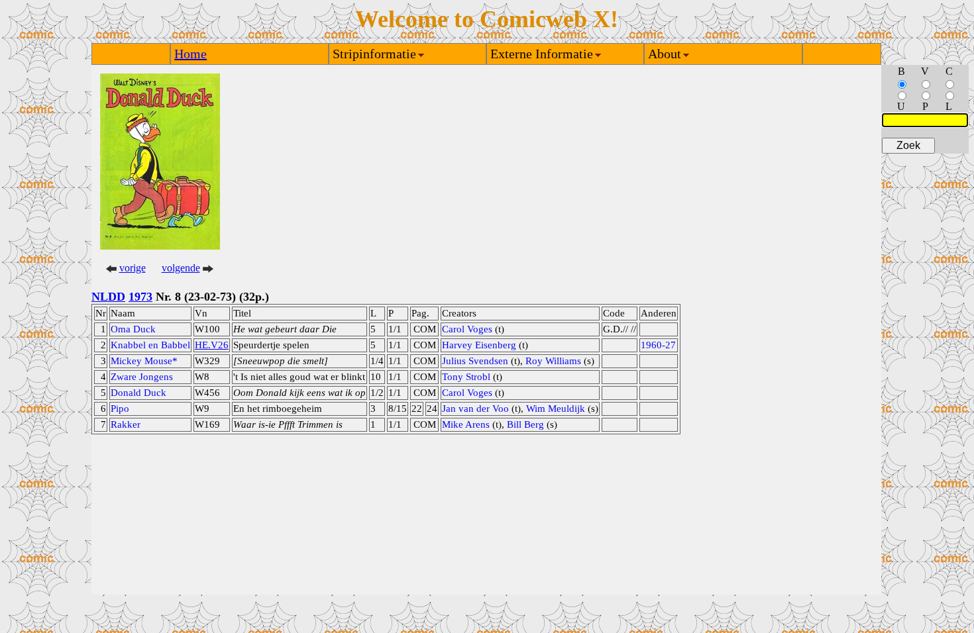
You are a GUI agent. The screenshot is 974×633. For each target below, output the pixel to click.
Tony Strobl (466, 376)
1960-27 (658, 345)
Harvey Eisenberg (479, 345)
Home (190, 53)
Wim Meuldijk (555, 408)
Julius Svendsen (475, 361)
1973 (140, 296)
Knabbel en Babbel (150, 345)
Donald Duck (138, 392)
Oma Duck (133, 329)
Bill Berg (525, 424)
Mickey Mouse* (144, 361)
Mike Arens (466, 424)
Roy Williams (553, 361)
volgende (181, 267)
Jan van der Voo (475, 408)
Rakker (125, 424)
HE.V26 (212, 345)
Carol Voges (467, 329)
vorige (132, 267)
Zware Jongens (142, 376)
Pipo (120, 408)
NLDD (108, 296)
